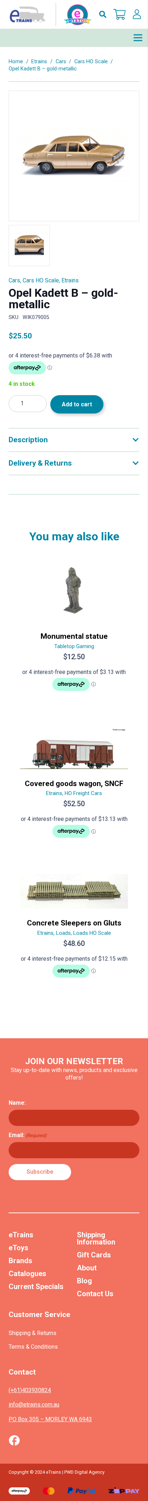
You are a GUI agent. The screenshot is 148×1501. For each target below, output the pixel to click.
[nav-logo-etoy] (49, 14)
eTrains (21, 1234)
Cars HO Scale (91, 62)
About (87, 1268)
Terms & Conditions (33, 1346)
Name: (17, 1102)
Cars (61, 62)
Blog (84, 1280)
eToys (18, 1247)
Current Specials (36, 1286)
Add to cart (77, 404)
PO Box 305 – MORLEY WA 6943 (50, 1419)
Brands (20, 1260)
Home (16, 62)
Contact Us (95, 1293)
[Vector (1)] (14, 1440)
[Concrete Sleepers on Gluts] (74, 929)
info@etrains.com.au (34, 1404)
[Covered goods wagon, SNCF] (74, 785)
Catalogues (27, 1273)
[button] (103, 14)
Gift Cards (94, 1255)
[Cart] (119, 14)
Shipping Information (96, 1238)
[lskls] (136, 14)
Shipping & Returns (32, 1333)
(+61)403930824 (30, 1390)
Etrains (39, 62)
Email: (28, 1135)
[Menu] (138, 38)
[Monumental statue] (74, 630)
